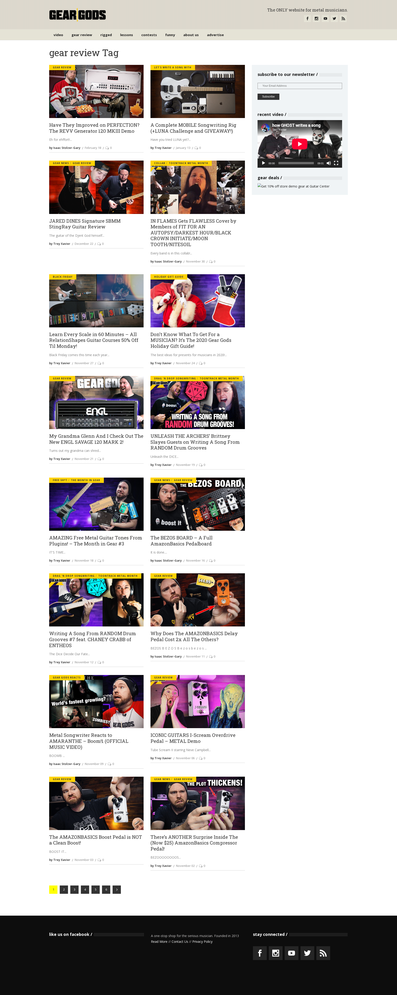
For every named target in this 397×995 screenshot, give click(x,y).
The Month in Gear (85, 480)
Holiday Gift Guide (169, 276)
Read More (159, 941)
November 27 (84, 363)
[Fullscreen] (336, 163)
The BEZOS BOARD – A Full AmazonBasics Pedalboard (181, 541)
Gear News (61, 163)
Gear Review (62, 67)
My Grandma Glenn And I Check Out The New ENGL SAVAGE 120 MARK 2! (96, 439)
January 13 (183, 148)
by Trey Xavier (161, 148)
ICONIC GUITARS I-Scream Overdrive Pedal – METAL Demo (192, 738)
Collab (159, 163)
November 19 (185, 465)
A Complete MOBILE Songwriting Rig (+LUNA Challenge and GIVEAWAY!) (193, 128)
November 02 (185, 866)
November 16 (195, 560)
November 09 (94, 764)
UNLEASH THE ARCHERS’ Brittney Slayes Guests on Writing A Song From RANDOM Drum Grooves (195, 442)
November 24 (185, 363)
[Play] (263, 163)
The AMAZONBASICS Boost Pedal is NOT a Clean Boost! (95, 840)
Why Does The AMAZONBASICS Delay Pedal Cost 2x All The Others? (194, 636)
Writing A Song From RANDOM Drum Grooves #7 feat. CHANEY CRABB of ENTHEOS (92, 639)
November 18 (84, 560)
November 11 (195, 656)
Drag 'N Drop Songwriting (175, 378)
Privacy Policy (202, 941)
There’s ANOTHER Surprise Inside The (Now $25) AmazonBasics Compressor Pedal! (194, 843)
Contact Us (180, 941)
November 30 (195, 261)
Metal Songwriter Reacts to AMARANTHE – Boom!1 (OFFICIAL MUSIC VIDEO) (88, 741)
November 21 (84, 459)
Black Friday (63, 276)
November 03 (84, 860)
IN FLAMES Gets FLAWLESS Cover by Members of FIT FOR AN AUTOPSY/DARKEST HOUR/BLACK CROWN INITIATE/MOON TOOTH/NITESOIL (193, 233)
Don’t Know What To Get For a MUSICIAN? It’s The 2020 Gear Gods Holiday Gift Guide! (190, 340)
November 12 (84, 662)
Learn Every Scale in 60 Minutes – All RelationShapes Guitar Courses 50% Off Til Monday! (93, 340)
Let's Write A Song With (172, 67)
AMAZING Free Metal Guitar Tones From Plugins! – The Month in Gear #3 (95, 541)
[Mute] (328, 163)
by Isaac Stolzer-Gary (64, 148)
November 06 (185, 758)
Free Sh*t (60, 480)
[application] (300, 144)
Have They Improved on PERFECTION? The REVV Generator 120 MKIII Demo (94, 128)
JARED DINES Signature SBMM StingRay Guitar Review (85, 224)
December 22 (84, 244)
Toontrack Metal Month (188, 163)
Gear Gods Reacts (67, 677)
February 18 (93, 148)
